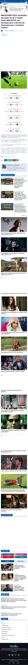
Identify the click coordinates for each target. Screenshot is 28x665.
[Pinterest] (14, 160)
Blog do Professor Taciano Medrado (16, 659)
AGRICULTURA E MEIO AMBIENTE (14, 635)
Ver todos (25, 174)
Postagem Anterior (5, 547)
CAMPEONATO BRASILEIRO (8, 156)
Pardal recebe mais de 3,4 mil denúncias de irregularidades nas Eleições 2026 (11, 614)
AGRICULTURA (14, 633)
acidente (14, 623)
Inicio (9, 663)
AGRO (14, 637)
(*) (14, 622)
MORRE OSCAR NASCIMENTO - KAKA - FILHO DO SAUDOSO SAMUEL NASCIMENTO (19, 588)
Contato (18, 663)
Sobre (13, 663)
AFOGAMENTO (14, 631)
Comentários (21, 561)
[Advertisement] (14, 53)
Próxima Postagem (22, 547)
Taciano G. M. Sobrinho (13, 165)
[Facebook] (2, 35)
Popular (7, 561)
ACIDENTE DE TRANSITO (14, 627)
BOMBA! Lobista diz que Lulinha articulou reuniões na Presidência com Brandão (14, 607)
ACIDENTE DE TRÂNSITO (14, 629)
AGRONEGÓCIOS (14, 639)
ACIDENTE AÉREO (14, 625)
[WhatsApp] (6, 35)
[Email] (17, 160)
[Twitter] (4, 35)
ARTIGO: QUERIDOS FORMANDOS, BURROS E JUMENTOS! (20, 567)
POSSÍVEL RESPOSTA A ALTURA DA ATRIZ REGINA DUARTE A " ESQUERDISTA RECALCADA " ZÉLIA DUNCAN (20, 578)
